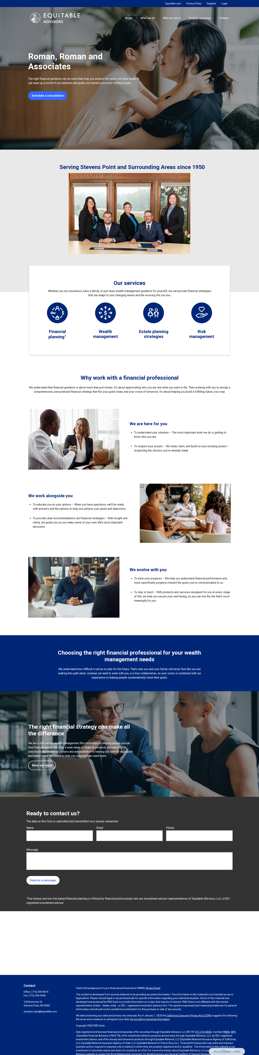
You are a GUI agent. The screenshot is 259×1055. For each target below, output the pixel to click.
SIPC (233, 1032)
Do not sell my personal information (150, 1019)
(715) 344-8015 (39, 991)
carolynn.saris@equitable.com (40, 1011)
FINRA (226, 1032)
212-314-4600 (203, 1032)
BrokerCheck (153, 988)
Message (32, 849)
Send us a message (43, 880)
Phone (170, 828)
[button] (129, 18)
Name (30, 828)
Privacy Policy (194, 3)
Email (99, 828)
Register (211, 3)
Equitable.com (173, 3)
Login (224, 3)
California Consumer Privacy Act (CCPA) (189, 1015)
